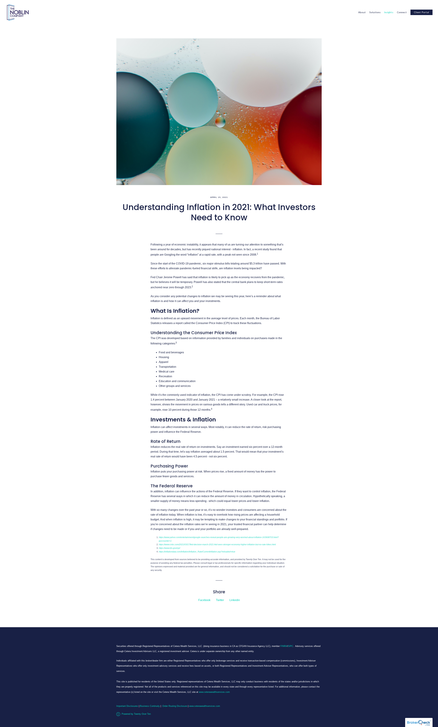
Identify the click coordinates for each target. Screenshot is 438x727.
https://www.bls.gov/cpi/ (169, 548)
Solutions (375, 12)
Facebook (204, 600)
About (362, 12)
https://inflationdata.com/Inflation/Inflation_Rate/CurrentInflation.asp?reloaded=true (197, 552)
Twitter (220, 600)
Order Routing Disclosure (174, 706)
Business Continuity (150, 706)
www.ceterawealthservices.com (214, 692)
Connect (402, 12)
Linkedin (234, 600)
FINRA (283, 646)
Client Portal (421, 12)
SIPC (290, 646)
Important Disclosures (127, 706)
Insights (388, 12)
